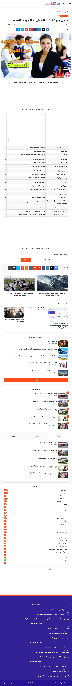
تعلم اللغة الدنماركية (60, 254)
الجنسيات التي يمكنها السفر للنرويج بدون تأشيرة (45, 401)
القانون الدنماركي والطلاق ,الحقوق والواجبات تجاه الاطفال (42, 362)
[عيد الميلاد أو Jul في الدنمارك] (63, 343)
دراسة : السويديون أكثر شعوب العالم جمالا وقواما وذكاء (43, 423)
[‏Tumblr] (35, 29)
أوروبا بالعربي (63, 526)
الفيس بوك (64, 510)
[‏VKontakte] (31, 268)
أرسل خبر (10, 683)
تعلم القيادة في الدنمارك (60, 546)
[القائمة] (70, 4)
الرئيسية (65, 12)
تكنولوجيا (64, 504)
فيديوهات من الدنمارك (61, 552)
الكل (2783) (36, 380)
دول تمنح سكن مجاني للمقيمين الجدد (47, 409)
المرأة (65, 521)
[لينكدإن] (39, 29)
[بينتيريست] (31, 29)
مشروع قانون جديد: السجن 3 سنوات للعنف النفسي (44, 417)
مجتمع (65, 529)
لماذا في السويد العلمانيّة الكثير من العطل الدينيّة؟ (44, 370)
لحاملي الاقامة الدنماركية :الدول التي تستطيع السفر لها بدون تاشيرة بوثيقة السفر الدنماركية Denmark (31, 356)
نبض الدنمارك (63, 515)
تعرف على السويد (62, 495)
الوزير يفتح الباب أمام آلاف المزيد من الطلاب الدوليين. (14, 320)
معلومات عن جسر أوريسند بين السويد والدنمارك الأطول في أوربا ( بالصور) (38, 349)
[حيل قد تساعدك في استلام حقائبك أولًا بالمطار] (63, 396)
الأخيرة (36, 436)
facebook (64, 535)
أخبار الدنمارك (63, 498)
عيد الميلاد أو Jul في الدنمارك (49, 341)
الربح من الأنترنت (62, 538)
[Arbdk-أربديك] (53, 3)
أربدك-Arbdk (58, 12)
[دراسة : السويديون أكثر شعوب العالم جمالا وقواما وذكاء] (63, 426)
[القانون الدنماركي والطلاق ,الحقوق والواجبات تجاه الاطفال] (63, 365)
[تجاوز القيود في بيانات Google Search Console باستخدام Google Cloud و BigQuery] (58, 314)
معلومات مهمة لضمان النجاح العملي (57, 549)
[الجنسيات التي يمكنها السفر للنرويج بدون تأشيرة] (63, 403)
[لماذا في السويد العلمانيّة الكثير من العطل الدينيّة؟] (63, 373)
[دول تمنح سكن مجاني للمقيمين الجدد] (63, 411)
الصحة (65, 512)
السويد (65, 493)
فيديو (65, 557)
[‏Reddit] (35, 268)
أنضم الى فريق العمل (19, 683)
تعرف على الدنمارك (62, 501)
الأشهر (59, 436)
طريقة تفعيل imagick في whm (37, 307)
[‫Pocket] (26, 29)
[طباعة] (10, 268)
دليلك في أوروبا (63, 543)
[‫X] (43, 29)
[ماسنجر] (18, 29)
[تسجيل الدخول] (64, 4)
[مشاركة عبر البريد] (14, 268)
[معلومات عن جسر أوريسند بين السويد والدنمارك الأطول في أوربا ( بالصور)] (63, 351)
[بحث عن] (67, 4)
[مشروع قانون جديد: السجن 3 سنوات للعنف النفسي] (63, 418)
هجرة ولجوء (64, 524)
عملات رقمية (63, 540)
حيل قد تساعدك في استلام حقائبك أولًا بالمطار (45, 393)
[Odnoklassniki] (26, 268)
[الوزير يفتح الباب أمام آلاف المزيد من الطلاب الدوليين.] (14, 312)
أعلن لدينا (4, 683)
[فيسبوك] (47, 29)
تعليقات (13, 436)
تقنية (66, 560)
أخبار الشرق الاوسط (61, 518)
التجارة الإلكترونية (62, 554)
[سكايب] (22, 29)
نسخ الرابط (26, 259)
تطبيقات (65, 507)
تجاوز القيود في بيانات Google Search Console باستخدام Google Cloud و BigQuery (59, 325)
